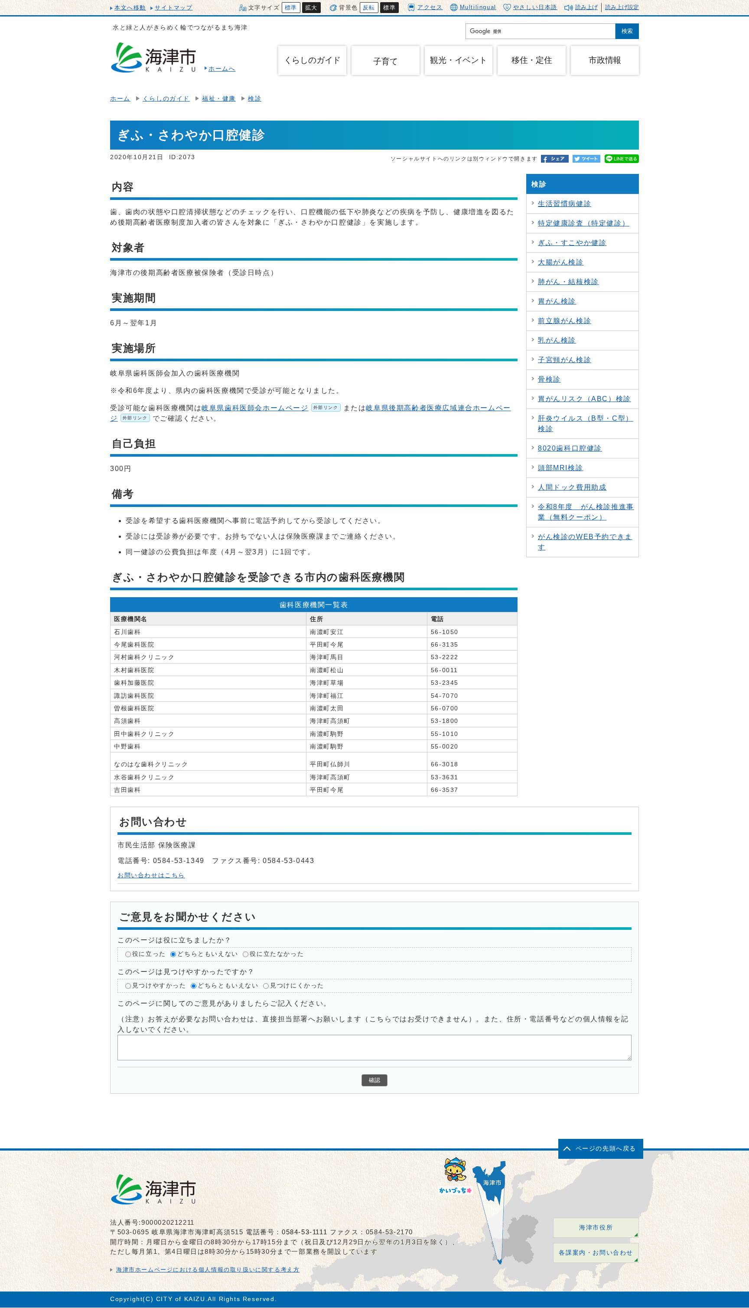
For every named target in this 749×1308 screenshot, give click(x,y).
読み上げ (586, 7)
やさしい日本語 (535, 7)
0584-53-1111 (304, 1232)
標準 (291, 7)
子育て (385, 61)
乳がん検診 (557, 340)
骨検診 (549, 379)
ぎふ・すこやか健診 (572, 242)
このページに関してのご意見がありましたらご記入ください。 (224, 1003)
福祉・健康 (219, 98)
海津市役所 (596, 1227)
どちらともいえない (207, 954)
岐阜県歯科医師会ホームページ (270, 408)
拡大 (311, 7)
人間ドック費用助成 (572, 487)
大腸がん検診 (561, 262)
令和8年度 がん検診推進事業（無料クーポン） (586, 512)
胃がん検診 (557, 301)
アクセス (430, 7)
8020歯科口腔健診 (570, 448)
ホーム (120, 98)
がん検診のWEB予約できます (585, 542)
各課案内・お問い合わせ (596, 1252)
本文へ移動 (130, 7)
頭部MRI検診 (560, 467)
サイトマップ (174, 7)
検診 (254, 98)
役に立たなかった (277, 954)
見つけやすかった (159, 985)
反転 (369, 7)
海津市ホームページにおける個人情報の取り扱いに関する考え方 (208, 1269)
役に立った (149, 954)
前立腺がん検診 (564, 320)
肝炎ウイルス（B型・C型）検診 (585, 423)
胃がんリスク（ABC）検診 (584, 398)
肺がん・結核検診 (568, 281)
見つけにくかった (297, 985)
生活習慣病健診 (564, 203)
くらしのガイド (166, 98)
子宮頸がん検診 (564, 359)
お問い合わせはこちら (151, 875)
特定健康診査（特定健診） (583, 223)
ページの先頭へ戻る (606, 1148)
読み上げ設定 (622, 7)
